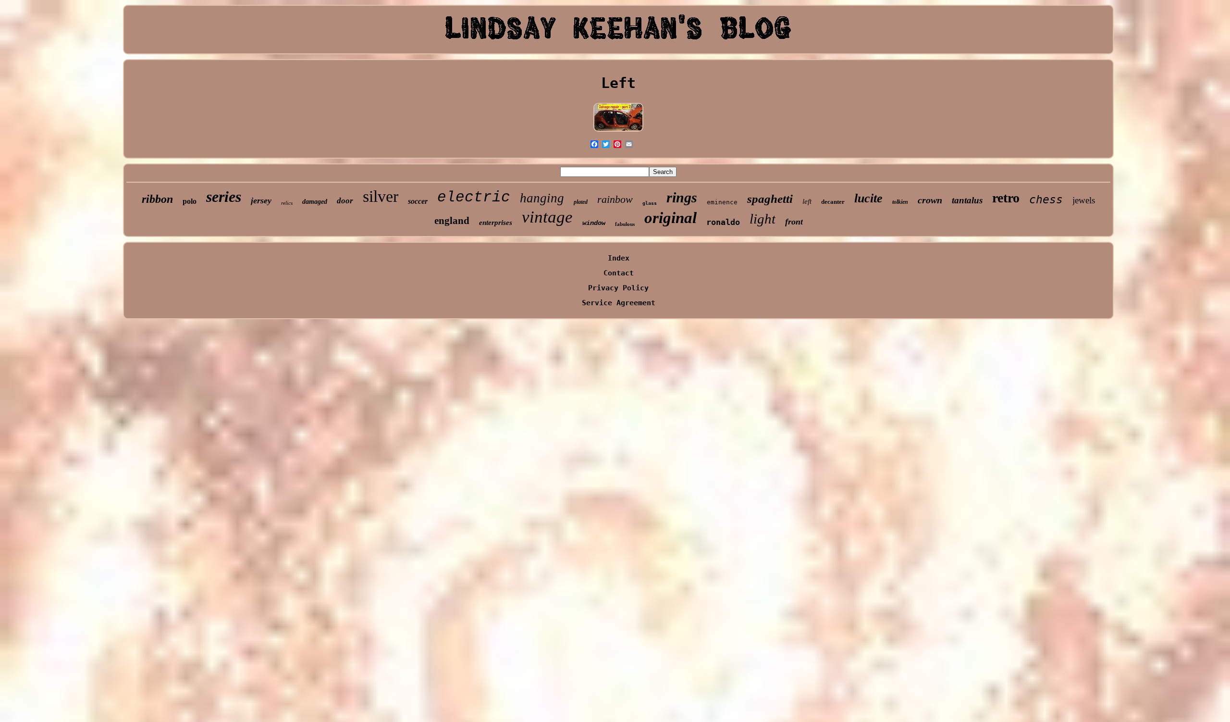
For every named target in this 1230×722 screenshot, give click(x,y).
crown (930, 200)
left (807, 201)
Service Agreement (618, 303)
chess (1046, 199)
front (794, 221)
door (345, 200)
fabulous (625, 224)
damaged (314, 201)
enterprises (495, 222)
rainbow (615, 199)
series (223, 196)
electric (473, 197)
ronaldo (723, 222)
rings (681, 197)
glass (649, 203)
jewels (1083, 200)
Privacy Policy (618, 288)
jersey (261, 200)
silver (380, 196)
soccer (418, 201)
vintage (547, 217)
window (593, 223)
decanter (833, 201)
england (451, 220)
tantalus (967, 200)
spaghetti (770, 198)
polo (190, 201)
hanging (542, 198)
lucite (868, 198)
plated (581, 202)
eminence (722, 202)
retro (1006, 197)
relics (287, 203)
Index (618, 258)
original (670, 217)
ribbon (157, 199)
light (762, 218)
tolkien (900, 202)
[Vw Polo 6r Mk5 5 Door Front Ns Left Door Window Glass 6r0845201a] (618, 131)
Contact (618, 273)
